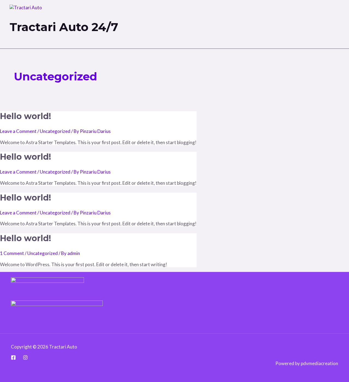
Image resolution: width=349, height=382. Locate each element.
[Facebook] (13, 358)
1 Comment (12, 253)
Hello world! (25, 116)
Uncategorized (55, 131)
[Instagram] (25, 358)
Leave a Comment (18, 131)
